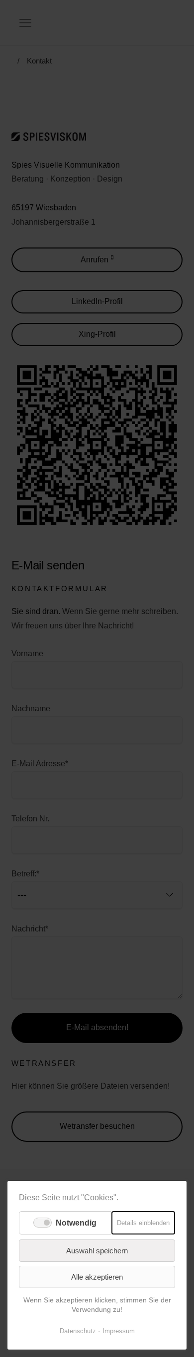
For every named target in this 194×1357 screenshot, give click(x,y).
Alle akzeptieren (97, 1277)
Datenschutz (78, 1331)
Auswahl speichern (97, 1250)
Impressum (118, 1331)
